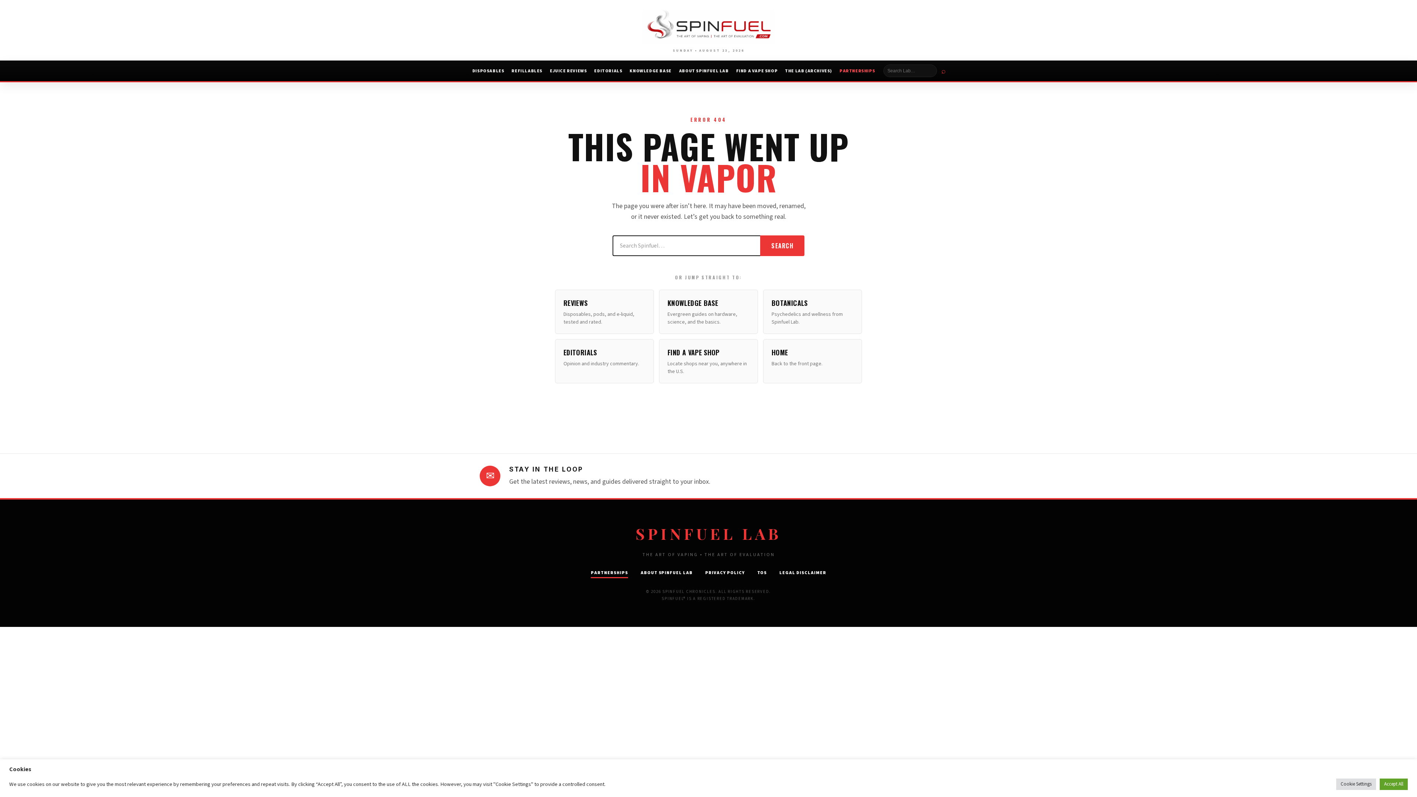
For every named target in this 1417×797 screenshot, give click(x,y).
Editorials (608, 71)
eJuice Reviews (568, 71)
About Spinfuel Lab (704, 71)
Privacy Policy (724, 573)
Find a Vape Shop (757, 71)
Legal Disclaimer (802, 573)
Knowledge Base (650, 71)
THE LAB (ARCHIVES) (808, 71)
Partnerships (857, 71)
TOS (762, 573)
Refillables (526, 71)
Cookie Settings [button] (1356, 784)
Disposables (488, 71)
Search (782, 245)
